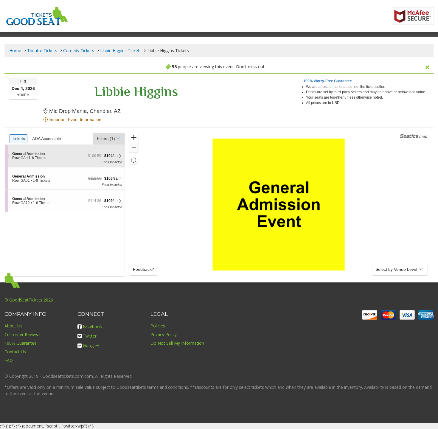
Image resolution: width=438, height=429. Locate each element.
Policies (157, 326)
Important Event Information (75, 119)
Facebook (92, 326)
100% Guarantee (20, 343)
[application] (278, 204)
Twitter (90, 336)
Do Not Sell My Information (177, 343)
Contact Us (15, 352)
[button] (109, 138)
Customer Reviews (22, 334)
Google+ (91, 345)
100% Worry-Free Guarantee (327, 81)
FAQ (8, 360)
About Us (13, 326)
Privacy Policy (163, 334)
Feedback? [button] (143, 269)
